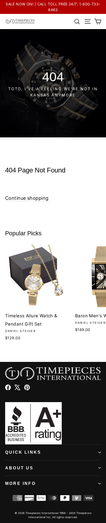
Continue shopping (27, 198)
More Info (20, 483)
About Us (19, 468)
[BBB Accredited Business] (53, 423)
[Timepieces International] (20, 21)
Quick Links (23, 452)
